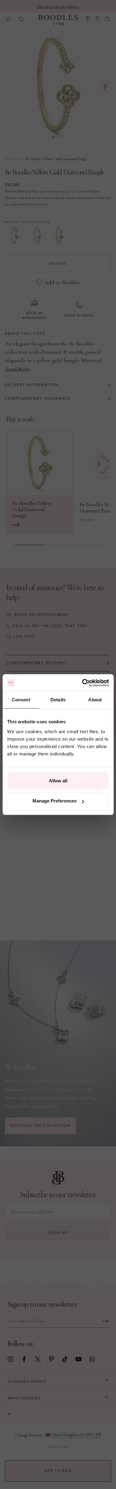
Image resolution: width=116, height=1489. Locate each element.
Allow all (58, 780)
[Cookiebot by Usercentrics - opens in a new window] (82, 683)
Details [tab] (58, 699)
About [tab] (95, 699)
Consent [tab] (21, 699)
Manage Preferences (54, 800)
